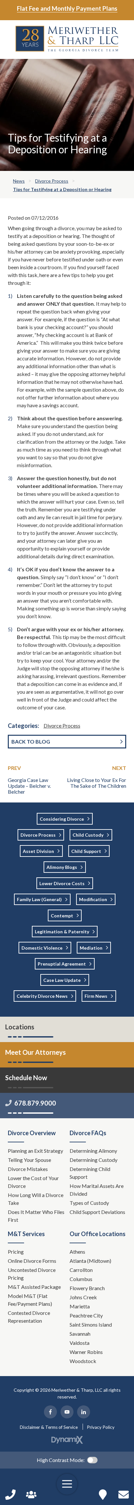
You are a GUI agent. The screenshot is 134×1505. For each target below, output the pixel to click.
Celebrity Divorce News (42, 996)
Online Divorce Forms (32, 1261)
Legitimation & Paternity (62, 931)
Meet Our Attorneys (35, 1052)
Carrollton (81, 1270)
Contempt (62, 915)
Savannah (80, 1334)
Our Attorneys (31, 1494)
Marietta (80, 1306)
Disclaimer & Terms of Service (49, 1427)
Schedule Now (123, 1494)
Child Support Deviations (97, 1212)
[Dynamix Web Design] (67, 1440)
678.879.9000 (35, 1103)
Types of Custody (89, 1203)
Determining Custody (94, 1160)
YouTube (67, 1411)
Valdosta (79, 1343)
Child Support (86, 851)
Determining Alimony (94, 1151)
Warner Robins (86, 1352)
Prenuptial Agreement (62, 964)
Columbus (81, 1279)
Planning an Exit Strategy (35, 1151)
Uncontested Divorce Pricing (32, 1274)
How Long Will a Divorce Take (35, 1199)
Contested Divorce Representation (29, 1317)
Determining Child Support (90, 1173)
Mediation (91, 948)
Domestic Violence (41, 948)
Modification (93, 899)
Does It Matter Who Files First (36, 1216)
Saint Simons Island (91, 1324)
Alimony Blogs (62, 867)
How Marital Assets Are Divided (97, 1190)
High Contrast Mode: (61, 1460)
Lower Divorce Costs (62, 883)
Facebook (50, 1411)
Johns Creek (83, 1297)
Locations (19, 1027)
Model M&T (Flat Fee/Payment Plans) (30, 1300)
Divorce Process (62, 725)
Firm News (96, 996)
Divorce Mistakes (28, 1169)
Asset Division (38, 851)
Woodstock (83, 1361)
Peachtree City (86, 1315)
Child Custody (88, 835)
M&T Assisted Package (34, 1287)
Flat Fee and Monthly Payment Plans (67, 8)
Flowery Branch (87, 1288)
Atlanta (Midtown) (90, 1261)
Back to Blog (30, 741)
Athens (77, 1251)
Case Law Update (62, 980)
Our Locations (103, 1494)
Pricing (16, 1251)
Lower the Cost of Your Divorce (33, 1182)
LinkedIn (83, 1411)
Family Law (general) (39, 899)
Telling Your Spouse (29, 1160)
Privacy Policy (100, 1427)
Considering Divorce (62, 819)
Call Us (10, 1494)
